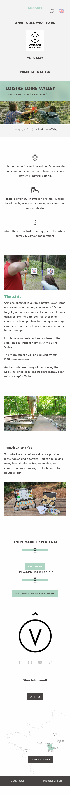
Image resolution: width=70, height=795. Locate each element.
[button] (52, 11)
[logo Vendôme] (35, 632)
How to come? (40, 759)
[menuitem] (35, 8)
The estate (12, 296)
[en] (61, 11)
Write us (35, 696)
